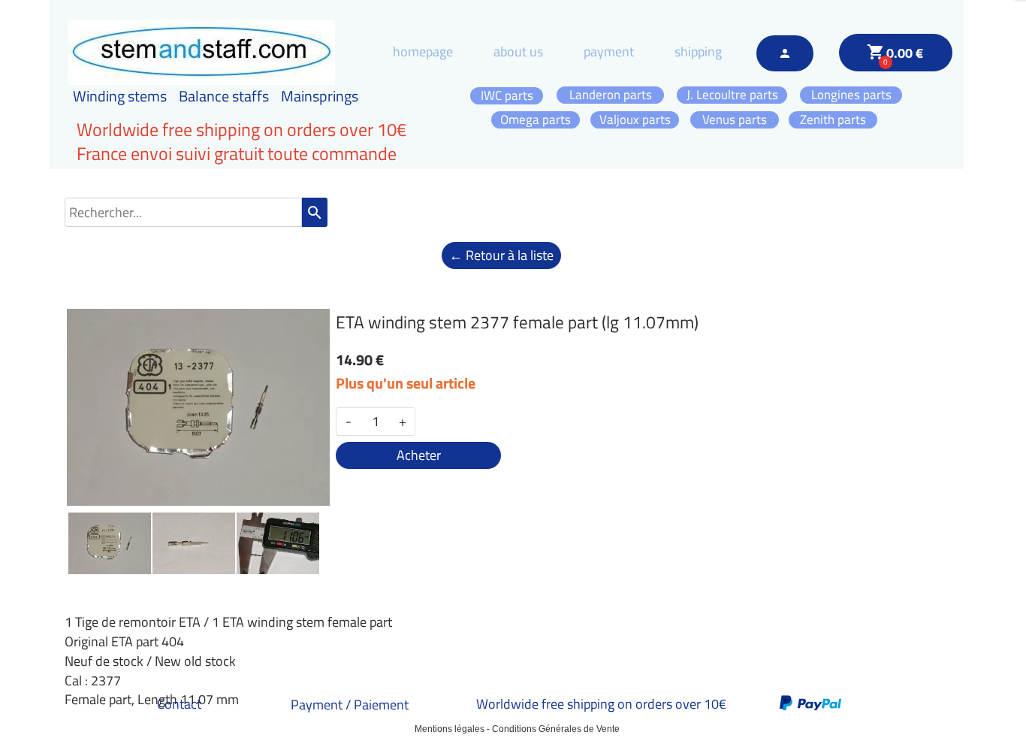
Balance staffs (224, 95)
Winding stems (120, 95)
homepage (423, 51)
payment (609, 51)
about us (518, 51)
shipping (698, 51)
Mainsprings (319, 95)
